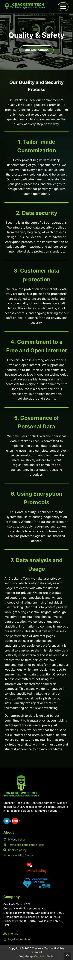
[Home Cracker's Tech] (21, 786)
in (6, 820)
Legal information (19, 939)
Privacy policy (16, 839)
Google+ (15, 820)
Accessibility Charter (21, 855)
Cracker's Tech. (44, 956)
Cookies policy (17, 850)
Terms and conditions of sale (26, 844)
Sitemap (13, 933)
